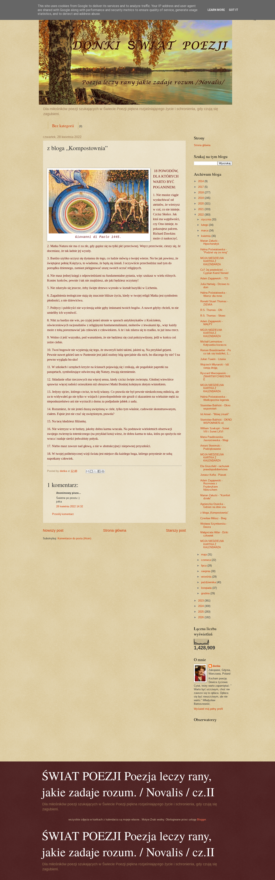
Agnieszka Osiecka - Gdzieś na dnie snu (213, 505)
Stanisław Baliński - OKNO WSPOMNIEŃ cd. (216, 421)
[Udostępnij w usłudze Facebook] (99, 471)
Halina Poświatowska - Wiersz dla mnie (213, 294)
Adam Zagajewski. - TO (214, 278)
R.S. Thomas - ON (211, 310)
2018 (201, 192)
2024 (201, 606)
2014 (201, 181)
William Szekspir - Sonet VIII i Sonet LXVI (214, 430)
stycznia (206, 219)
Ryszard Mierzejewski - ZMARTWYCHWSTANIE (215, 376)
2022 (201, 214)
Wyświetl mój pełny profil (208, 708)
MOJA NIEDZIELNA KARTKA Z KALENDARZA (212, 261)
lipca (204, 565)
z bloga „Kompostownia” (214, 512)
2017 (201, 186)
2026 (201, 617)
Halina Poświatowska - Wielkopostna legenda (214, 398)
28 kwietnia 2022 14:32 (69, 506)
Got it (233, 9)
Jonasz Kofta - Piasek (213, 474)
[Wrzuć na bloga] (91, 471)
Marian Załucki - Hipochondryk (209, 242)
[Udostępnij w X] (95, 471)
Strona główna (114, 530)
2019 (201, 197)
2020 (201, 203)
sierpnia (206, 571)
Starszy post (176, 530)
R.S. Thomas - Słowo (212, 315)
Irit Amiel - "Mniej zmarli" (214, 414)
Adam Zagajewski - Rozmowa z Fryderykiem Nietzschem (211, 485)
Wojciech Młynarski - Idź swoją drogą (214, 366)
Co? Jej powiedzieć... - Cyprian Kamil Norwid (214, 271)
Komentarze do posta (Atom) (74, 538)
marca (205, 230)
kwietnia (206, 235)
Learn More (216, 9)
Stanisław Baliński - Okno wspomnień (215, 407)
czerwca (206, 559)
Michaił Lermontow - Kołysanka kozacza (213, 343)
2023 (201, 600)
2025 (201, 611)
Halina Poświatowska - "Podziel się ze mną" (214, 251)
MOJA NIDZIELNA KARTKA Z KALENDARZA (211, 333)
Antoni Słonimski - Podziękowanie (211, 447)
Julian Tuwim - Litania (213, 359)
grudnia (205, 593)
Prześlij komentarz (63, 514)
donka (216, 665)
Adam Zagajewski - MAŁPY (211, 323)
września (206, 576)
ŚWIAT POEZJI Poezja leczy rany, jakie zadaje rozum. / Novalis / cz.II (128, 784)
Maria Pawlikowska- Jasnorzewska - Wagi (214, 438)
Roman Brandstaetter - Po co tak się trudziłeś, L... (215, 352)
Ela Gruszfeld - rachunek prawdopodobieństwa (214, 468)
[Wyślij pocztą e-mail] (88, 471)
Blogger (201, 819)
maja (204, 554)
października (209, 582)
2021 (201, 209)
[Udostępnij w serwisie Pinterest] (103, 471)
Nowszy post (53, 530)
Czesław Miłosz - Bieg (213, 518)
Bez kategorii (63, 125)
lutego (205, 224)
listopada (206, 587)
